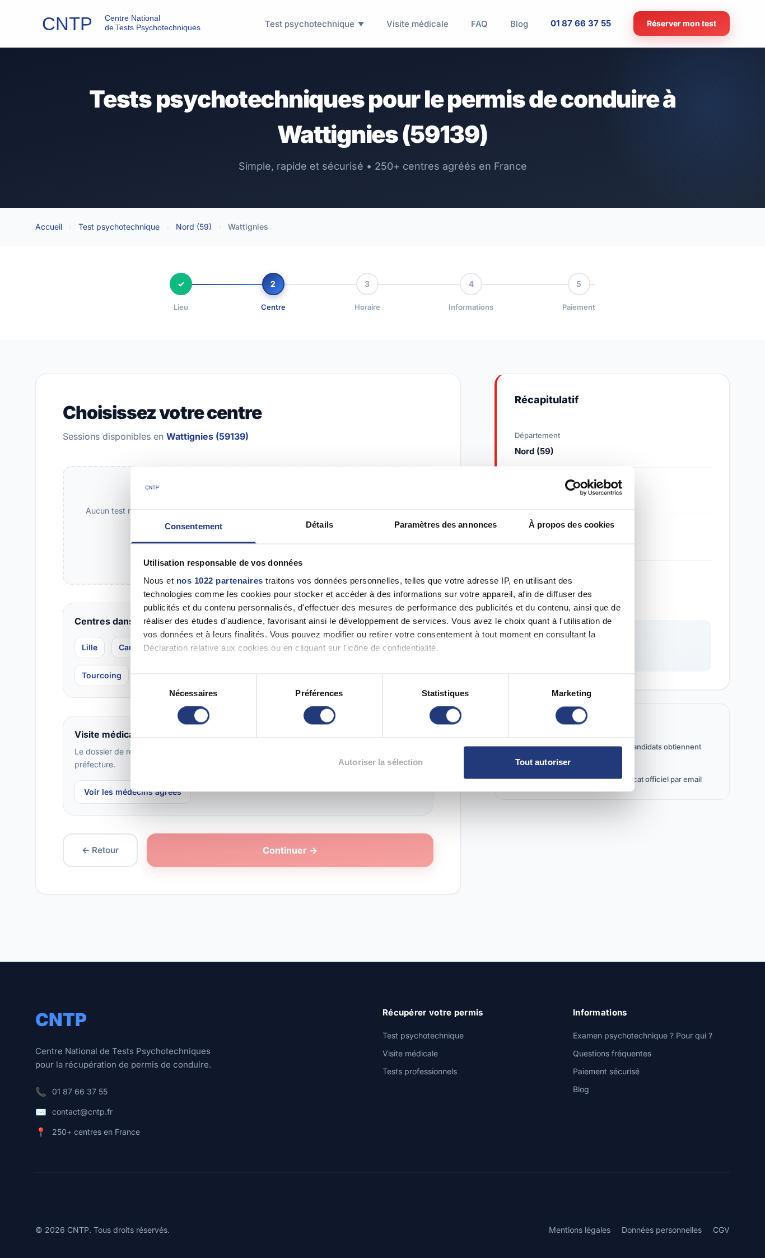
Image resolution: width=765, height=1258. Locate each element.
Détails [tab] (319, 524)
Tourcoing (102, 675)
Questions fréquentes (612, 1053)
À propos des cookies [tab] (572, 524)
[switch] (319, 716)
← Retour (100, 850)
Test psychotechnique (119, 226)
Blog (581, 1089)
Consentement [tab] (193, 526)
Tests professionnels (419, 1071)
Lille (89, 647)
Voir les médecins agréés (132, 791)
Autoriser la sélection (380, 762)
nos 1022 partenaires (219, 580)
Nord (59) (194, 226)
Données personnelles (662, 1229)
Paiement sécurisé (606, 1071)
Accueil (48, 226)
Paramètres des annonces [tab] (445, 524)
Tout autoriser (543, 762)
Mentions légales (579, 1229)
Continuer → (290, 850)
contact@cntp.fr (82, 1111)
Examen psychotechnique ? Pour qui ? (642, 1035)
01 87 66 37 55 (581, 23)
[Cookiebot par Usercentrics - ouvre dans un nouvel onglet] (573, 487)
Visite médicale (410, 1053)
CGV (721, 1229)
